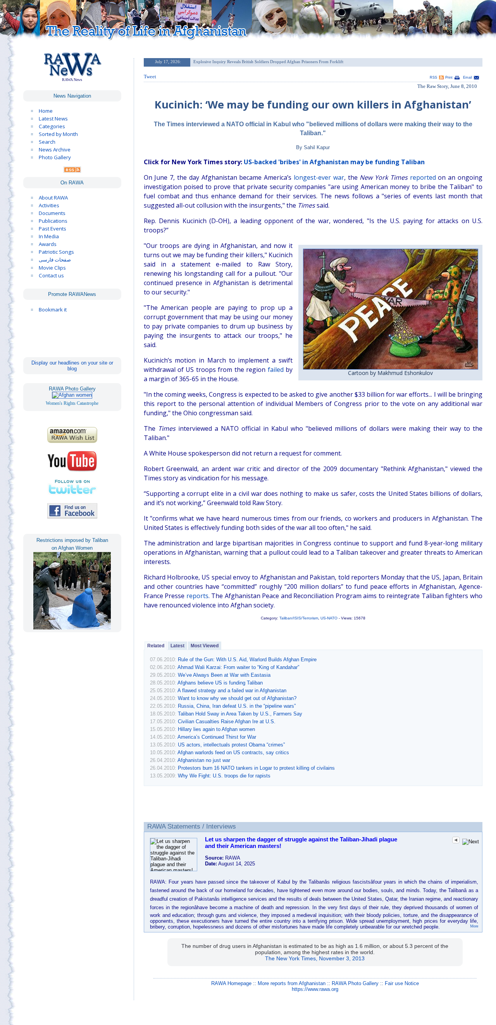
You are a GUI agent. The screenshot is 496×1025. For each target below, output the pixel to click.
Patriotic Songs (56, 251)
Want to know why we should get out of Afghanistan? (237, 698)
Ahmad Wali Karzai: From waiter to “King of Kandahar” (238, 667)
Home (46, 110)
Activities (49, 205)
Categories (52, 126)
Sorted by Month (58, 134)
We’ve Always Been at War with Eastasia (224, 675)
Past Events (52, 228)
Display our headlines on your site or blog (72, 365)
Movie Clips (52, 267)
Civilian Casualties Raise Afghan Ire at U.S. (227, 721)
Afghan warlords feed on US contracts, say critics (233, 752)
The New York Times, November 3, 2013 (315, 958)
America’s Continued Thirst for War (216, 737)
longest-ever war (319, 177)
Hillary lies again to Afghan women (216, 729)
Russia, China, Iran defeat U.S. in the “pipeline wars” (237, 706)
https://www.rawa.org (315, 989)
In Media (49, 236)
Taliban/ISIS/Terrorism (298, 618)
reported (423, 177)
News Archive (55, 149)
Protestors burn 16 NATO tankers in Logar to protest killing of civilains (256, 768)
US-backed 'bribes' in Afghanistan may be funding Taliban (334, 162)
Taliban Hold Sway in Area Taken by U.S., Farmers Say (240, 714)
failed (276, 369)
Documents (52, 213)
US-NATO (329, 618)
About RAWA (53, 197)
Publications (53, 220)
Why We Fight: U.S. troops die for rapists (224, 776)
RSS (433, 77)
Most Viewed (205, 645)
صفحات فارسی (55, 260)
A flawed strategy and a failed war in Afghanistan (231, 690)
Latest (177, 645)
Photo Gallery (55, 157)
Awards (48, 244)
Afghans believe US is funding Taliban (220, 683)
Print (449, 77)
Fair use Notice (402, 983)
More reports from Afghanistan (292, 983)
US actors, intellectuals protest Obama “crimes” (231, 745)
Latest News (53, 118)
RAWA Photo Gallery (355, 983)
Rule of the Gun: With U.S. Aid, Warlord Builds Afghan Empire (247, 659)
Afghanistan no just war (203, 760)
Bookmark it (53, 309)
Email (467, 77)
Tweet (150, 76)
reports (197, 596)
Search (47, 141)
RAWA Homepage (231, 983)
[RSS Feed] (72, 170)
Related (155, 645)
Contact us (51, 275)
